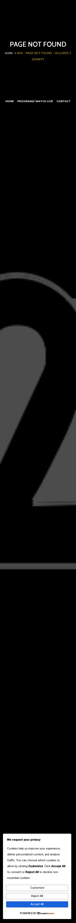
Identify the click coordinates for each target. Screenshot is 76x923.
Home (9, 53)
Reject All (37, 896)
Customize (37, 887)
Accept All (37, 904)
